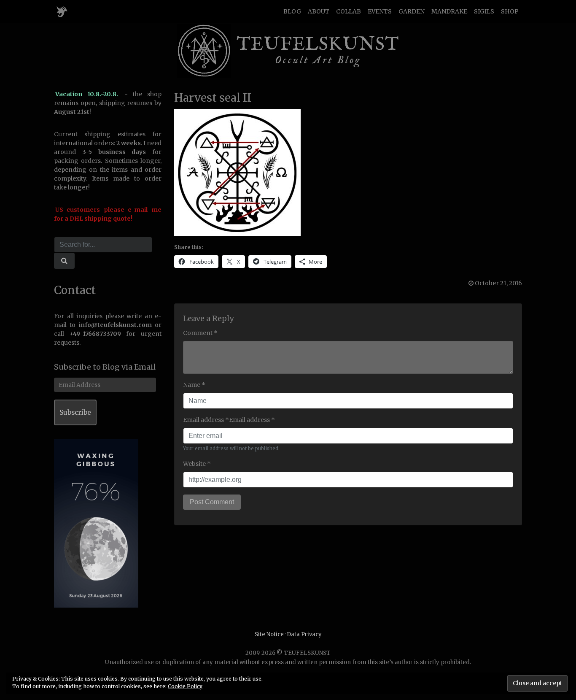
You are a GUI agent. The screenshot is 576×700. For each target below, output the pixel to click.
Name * (194, 385)
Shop (510, 11)
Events (380, 11)
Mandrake (449, 11)
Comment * (200, 333)
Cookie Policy (185, 686)
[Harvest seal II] (237, 172)
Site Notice (269, 634)
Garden (411, 11)
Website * (197, 464)
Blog (292, 11)
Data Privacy (304, 634)
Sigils (484, 11)
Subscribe (75, 412)
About (318, 11)
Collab (348, 11)
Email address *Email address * (229, 420)
